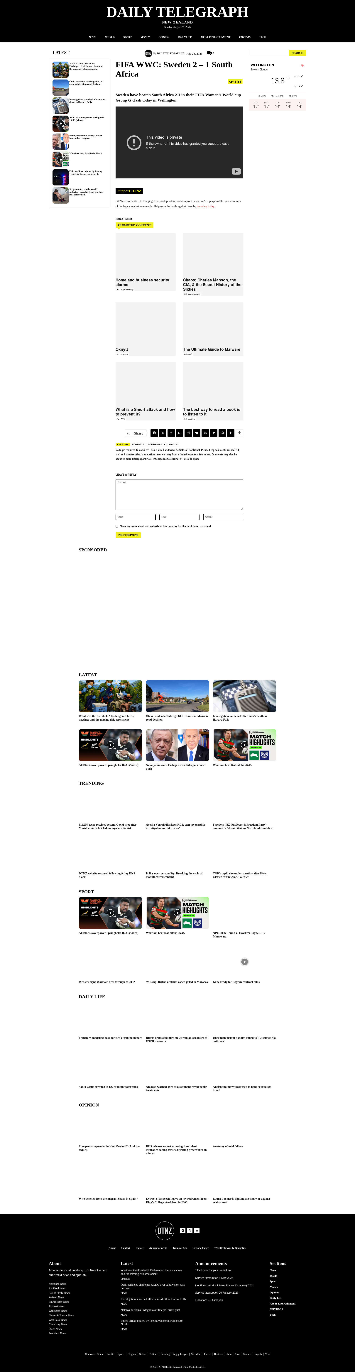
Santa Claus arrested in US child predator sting (108, 1086)
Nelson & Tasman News (61, 1315)
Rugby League (180, 1354)
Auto (228, 1354)
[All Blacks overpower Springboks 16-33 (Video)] (61, 124)
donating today (205, 206)
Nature (142, 1354)
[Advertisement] (277, 152)
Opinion (125, 1279)
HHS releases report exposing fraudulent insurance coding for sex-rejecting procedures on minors (176, 1150)
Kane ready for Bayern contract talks (236, 982)
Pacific (110, 1354)
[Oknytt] (146, 323)
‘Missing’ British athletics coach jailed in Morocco (177, 982)
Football (138, 444)
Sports (121, 1354)
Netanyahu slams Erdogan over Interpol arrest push (85, 136)
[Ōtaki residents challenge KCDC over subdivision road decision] (61, 88)
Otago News (55, 1329)
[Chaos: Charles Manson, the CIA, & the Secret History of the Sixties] (213, 254)
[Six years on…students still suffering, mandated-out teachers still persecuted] (61, 195)
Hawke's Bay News (59, 1301)
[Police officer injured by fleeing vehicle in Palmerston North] (61, 177)
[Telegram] (154, 433)
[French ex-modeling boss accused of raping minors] (110, 1018)
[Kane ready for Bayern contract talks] (244, 962)
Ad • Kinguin (122, 354)
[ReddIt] (188, 433)
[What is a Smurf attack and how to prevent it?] (146, 383)
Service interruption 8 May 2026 (214, 1277)
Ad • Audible (189, 419)
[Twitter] (162, 433)
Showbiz (195, 1354)
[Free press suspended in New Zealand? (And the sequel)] (110, 1126)
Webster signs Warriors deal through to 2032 (107, 982)
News (124, 1293)
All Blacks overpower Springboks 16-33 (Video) (86, 118)
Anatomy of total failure (228, 1146)
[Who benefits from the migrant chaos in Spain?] (110, 1178)
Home (119, 218)
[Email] (179, 433)
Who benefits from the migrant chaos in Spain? (108, 1198)
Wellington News (58, 1311)
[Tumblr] (230, 433)
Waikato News (56, 1297)
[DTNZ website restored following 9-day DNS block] (110, 853)
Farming (165, 1354)
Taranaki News (56, 1306)
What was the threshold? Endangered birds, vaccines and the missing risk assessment (85, 66)
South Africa (156, 444)
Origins (132, 1354)
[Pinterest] (213, 433)
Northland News (57, 1284)
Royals (258, 1354)
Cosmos (247, 1354)
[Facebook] (171, 433)
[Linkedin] (205, 433)
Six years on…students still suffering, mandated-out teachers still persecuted (86, 192)
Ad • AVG (188, 354)
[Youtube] (197, 1230)
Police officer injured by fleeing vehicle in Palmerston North (85, 172)
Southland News (57, 1333)
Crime (100, 1354)
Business (218, 1354)
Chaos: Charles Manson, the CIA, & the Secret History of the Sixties (212, 284)
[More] (239, 433)
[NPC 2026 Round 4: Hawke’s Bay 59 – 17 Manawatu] (244, 913)
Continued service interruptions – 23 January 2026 (224, 1285)
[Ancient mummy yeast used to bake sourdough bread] (244, 1067)
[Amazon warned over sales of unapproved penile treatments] (177, 1067)
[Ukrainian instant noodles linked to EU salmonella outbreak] (244, 1018)
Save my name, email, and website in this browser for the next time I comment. (166, 526)
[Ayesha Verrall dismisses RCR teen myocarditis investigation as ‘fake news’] (177, 804)
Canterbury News (58, 1324)
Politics (153, 1354)
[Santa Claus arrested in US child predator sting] (110, 1067)
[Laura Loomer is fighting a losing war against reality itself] (244, 1178)
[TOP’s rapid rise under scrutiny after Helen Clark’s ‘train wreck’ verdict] (244, 853)
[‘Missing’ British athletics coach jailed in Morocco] (177, 962)
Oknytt (122, 349)
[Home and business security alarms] (146, 254)
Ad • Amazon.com (192, 294)
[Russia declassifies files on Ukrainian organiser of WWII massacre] (177, 1018)
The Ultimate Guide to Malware (211, 349)
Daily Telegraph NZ (170, 53)
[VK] (196, 433)
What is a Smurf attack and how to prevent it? (145, 411)
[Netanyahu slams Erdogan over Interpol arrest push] (61, 142)
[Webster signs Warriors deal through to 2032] (110, 962)
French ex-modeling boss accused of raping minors (110, 1037)
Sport (235, 82)
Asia (237, 1354)
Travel (207, 1354)
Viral (267, 1354)
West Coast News (58, 1320)
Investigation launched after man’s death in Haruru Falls (87, 100)
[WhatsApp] (222, 433)
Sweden (174, 444)
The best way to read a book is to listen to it (211, 411)
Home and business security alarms (142, 282)
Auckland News (57, 1288)
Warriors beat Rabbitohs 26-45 (85, 153)
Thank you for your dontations (213, 1270)
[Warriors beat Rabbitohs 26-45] (61, 159)
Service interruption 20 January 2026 (216, 1292)
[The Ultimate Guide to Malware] (213, 323)
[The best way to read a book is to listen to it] (213, 383)
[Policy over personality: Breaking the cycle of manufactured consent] (177, 853)
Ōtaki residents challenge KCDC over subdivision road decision (86, 82)
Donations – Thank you (209, 1300)
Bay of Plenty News (59, 1293)
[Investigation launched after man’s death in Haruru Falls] (61, 105)
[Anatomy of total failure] (244, 1126)
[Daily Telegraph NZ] (149, 53)
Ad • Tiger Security (125, 289)
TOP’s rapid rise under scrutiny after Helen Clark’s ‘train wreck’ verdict (240, 875)
